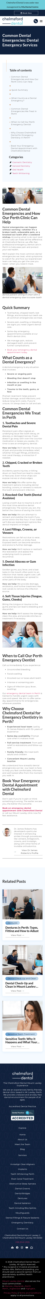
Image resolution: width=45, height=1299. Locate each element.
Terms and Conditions (30, 1293)
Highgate (30, 1288)
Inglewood (15, 1288)
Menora (8, 1286)
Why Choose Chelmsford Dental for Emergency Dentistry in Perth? (23, 135)
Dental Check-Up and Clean (22, 978)
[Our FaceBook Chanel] (18, 1247)
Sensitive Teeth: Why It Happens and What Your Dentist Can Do (21, 1042)
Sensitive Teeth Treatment (21, 1034)
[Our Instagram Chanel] (22, 1247)
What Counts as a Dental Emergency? (23, 99)
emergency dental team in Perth (23, 693)
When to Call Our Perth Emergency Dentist (23, 123)
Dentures (12, 923)
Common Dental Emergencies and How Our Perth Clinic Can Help (24, 79)
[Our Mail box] (32, 1247)
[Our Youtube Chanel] (27, 1247)
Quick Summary (20, 90)
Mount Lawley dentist (13, 1281)
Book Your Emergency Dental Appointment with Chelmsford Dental (24, 148)
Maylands (19, 1286)
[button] (41, 21)
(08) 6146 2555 (22, 1242)
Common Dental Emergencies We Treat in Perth (24, 111)
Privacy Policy (11, 1293)
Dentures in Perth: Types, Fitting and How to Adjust (22, 929)
